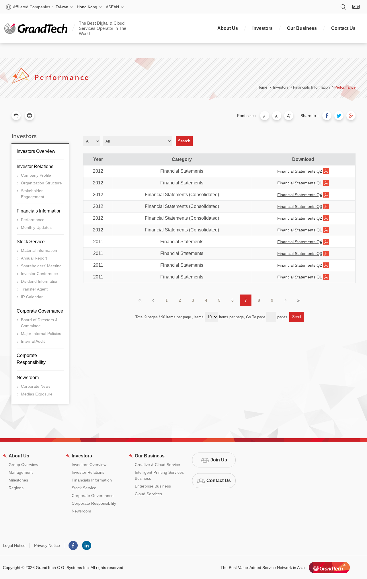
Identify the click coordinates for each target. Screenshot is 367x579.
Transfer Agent (34, 289)
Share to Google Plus (351, 115)
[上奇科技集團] (329, 567)
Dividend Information (39, 281)
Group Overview (23, 464)
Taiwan (62, 7)
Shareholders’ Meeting (41, 266)
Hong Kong (87, 7)
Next (285, 300)
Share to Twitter (338, 115)
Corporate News (35, 386)
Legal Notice (14, 545)
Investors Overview (36, 151)
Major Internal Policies (41, 333)
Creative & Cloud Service (157, 464)
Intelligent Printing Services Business (159, 475)
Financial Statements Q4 (299, 194)
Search (343, 7)
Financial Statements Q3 (299, 206)
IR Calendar (32, 297)
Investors (262, 28)
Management (21, 472)
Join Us (218, 459)
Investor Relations (35, 166)
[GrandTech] (35, 28)
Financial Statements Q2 (299, 171)
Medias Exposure (36, 394)
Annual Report (34, 258)
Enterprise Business (153, 486)
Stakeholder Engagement (32, 193)
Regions (16, 488)
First (140, 300)
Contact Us (343, 28)
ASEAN (112, 7)
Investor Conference (39, 273)
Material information (39, 250)
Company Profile (36, 175)
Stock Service (31, 241)
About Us (227, 28)
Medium (276, 115)
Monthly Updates (36, 227)
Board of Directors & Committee (39, 322)
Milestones (18, 480)
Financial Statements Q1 (299, 183)
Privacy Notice (47, 545)
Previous (153, 300)
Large (288, 115)
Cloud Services (148, 494)
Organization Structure (41, 183)
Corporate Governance (40, 311)
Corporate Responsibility (31, 359)
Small (264, 115)
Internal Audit (33, 341)
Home (262, 87)
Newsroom (28, 377)
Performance (345, 87)
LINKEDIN (86, 545)
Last (298, 300)
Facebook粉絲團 (73, 545)
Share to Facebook (326, 115)
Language (355, 7)
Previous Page (16, 115)
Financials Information (39, 210)
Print (29, 115)
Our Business (302, 28)
